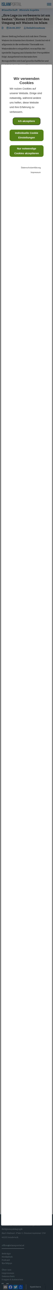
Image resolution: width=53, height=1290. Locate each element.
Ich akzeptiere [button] (26, 121)
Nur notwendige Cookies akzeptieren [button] (26, 151)
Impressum (36, 172)
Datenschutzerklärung (31, 167)
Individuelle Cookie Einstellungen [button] (26, 135)
